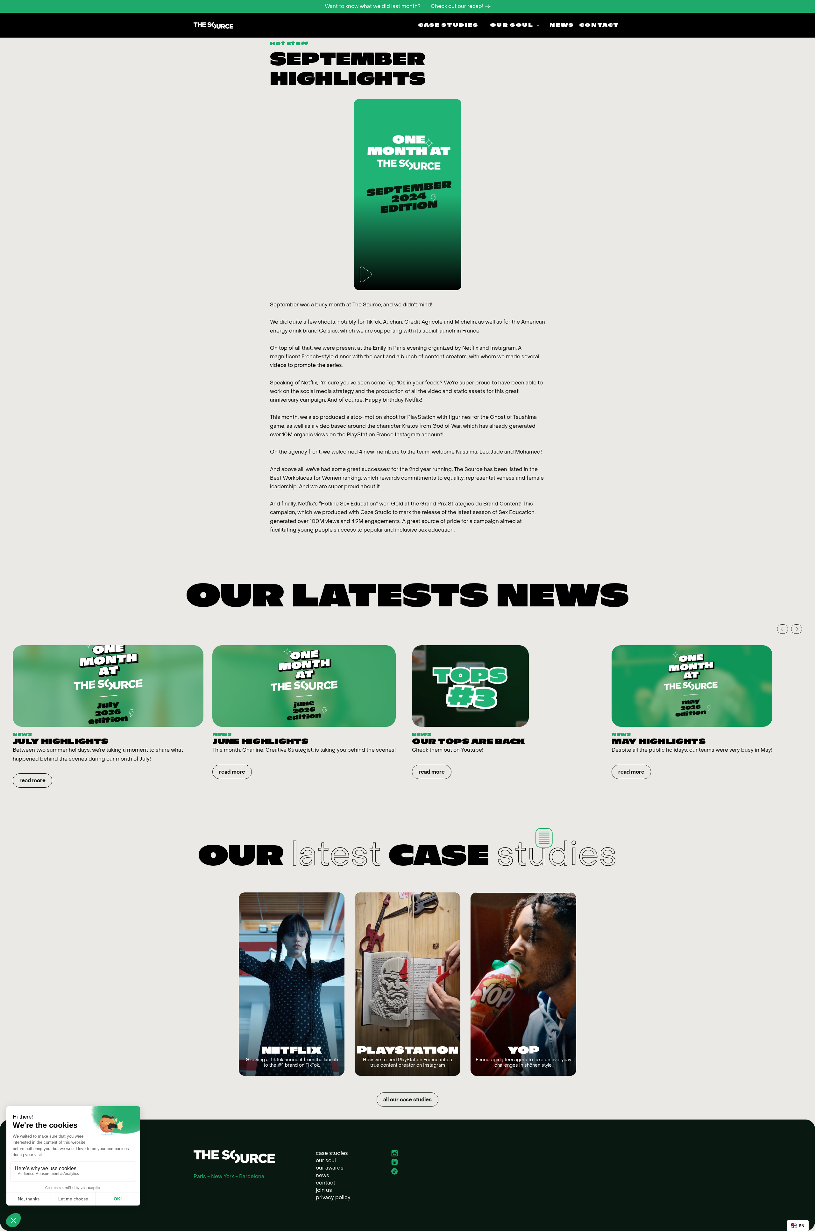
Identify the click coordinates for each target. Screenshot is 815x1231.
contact (325, 1183)
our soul (326, 1160)
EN (801, 1225)
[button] (514, 25)
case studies (332, 1153)
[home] (213, 25)
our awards (330, 1168)
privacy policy (333, 1197)
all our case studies (407, 1099)
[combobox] (798, 1225)
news (322, 1175)
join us (324, 1190)
